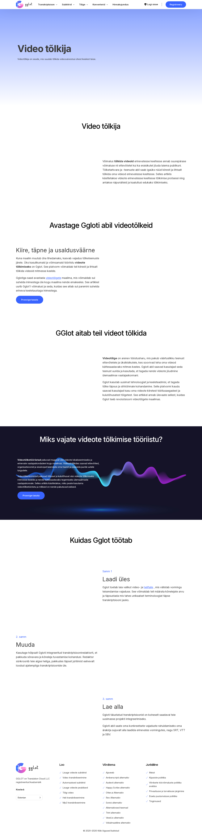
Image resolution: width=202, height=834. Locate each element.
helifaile (148, 587)
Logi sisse (152, 4)
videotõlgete (53, 277)
